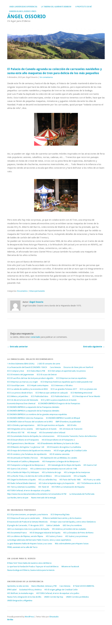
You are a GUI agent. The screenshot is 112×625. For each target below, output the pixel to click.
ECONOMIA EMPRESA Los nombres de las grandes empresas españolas (37, 414)
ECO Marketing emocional (81, 393)
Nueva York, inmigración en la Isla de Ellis (24, 597)
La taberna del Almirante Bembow (56, 7)
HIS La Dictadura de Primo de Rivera (78, 533)
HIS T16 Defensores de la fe (89, 483)
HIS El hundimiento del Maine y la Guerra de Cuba (58, 443)
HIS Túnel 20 (43, 487)
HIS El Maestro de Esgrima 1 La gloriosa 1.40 (25, 447)
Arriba (10, 619)
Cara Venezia (55, 367)
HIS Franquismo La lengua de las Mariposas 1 (61, 461)
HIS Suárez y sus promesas (76, 536)
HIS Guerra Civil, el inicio (17, 469)
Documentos (22, 291)
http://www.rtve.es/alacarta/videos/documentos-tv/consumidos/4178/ (36, 494)
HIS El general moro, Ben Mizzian (21, 443)
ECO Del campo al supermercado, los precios (67, 371)
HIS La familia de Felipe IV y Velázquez (23, 472)
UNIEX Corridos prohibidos (77, 597)
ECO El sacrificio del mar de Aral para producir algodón (30, 378)
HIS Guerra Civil (90, 465)
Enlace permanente (37, 291)
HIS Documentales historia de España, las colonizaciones (30, 436)
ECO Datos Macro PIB (36, 371)
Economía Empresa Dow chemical (21, 403)
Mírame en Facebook (70, 566)
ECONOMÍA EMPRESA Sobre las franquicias (25, 418)
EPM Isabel (11, 590)
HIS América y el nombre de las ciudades (69, 529)
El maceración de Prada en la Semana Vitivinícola (27, 522)
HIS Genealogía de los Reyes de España (64, 465)
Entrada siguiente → (94, 346)
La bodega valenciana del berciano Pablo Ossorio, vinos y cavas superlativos (39, 540)
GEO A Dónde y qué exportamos (20, 425)
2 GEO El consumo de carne (48, 364)
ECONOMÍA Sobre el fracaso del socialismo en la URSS (30, 422)
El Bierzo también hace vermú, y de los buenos (62, 518)
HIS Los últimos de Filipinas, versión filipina (25, 536)
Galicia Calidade (53, 525)
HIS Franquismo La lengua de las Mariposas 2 (26, 465)
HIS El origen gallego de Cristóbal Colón (70, 450)
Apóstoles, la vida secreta (18, 586)
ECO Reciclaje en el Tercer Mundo (86, 396)
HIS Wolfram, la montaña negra (20, 593)
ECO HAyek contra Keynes (37, 385)
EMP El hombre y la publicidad (68, 422)
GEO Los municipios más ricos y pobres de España (28, 529)
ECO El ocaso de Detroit (47, 374)
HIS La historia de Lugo (51, 472)
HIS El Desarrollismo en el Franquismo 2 (58, 440)
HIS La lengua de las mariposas (77, 472)
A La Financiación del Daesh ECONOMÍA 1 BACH (27, 367)
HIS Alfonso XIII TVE (15, 432)
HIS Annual (31, 432)
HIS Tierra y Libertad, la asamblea (21, 487)
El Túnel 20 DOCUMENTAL (83, 586)
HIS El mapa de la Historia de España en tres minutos (29, 450)
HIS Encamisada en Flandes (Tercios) (22, 458)
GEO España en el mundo (46, 429)
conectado (35, 337)
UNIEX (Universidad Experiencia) (23, 7)
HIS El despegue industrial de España (45, 533)
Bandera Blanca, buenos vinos (22, 11)
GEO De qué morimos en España (50, 425)
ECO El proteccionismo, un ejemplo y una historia (27, 514)
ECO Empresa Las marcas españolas (71, 378)
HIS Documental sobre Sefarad (52, 432)
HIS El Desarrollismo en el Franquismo (23, 440)
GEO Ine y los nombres (72, 525)
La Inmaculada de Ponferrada (81, 494)
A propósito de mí (83, 7)
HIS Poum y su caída (92, 480)
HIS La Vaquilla (80, 476)
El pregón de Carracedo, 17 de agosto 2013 (25, 525)
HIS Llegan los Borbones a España (21, 480)
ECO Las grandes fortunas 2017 (64, 389)
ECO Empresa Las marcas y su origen (22, 382)
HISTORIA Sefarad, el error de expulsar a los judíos (28, 490)
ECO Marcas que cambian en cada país (52, 393)
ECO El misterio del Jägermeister (20, 374)
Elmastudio (54, 617)
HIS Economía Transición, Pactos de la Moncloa (77, 436)
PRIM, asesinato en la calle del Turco (22, 547)
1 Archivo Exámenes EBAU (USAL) (20, 364)
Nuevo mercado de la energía (43, 498)
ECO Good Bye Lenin (15, 385)
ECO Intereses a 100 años (62, 385)
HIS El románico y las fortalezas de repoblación (27, 454)
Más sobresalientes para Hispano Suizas (72, 543)
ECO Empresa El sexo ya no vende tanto (23, 518)
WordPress (29, 617)
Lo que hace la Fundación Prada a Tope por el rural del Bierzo (33, 566)
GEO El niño (72, 425)
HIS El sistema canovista (59, 454)
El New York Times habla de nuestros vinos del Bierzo (29, 563)
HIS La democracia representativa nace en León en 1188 (53, 469)
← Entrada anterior (17, 346)
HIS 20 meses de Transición (71, 429)
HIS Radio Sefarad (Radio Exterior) (21, 483)
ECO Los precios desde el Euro (20, 393)
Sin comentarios (46, 77)
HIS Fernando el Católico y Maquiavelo (23, 461)
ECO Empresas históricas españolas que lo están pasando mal (66, 382)
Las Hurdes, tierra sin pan (17, 498)
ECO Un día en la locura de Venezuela (22, 400)
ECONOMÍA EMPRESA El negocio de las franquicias (59, 403)
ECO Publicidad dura (39, 396)
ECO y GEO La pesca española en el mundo (59, 400)
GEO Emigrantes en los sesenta (20, 429)
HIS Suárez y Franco (54, 536)
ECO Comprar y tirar (15, 371)
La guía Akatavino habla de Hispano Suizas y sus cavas (29, 543)
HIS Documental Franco (17, 533)
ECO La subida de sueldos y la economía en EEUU (27, 389)
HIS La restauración (63, 476)
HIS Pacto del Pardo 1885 (70, 480)
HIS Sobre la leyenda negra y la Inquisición (56, 483)
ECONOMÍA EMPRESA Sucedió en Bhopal (63, 418)
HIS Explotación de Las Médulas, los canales (59, 458)
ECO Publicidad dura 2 (60, 396)
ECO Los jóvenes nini (88, 389)
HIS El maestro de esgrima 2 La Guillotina (64, 447)
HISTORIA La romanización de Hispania (68, 487)
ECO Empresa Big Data (60, 514)
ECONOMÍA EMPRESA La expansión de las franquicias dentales (33, 407)
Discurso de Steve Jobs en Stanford (78, 367)
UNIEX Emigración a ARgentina (19, 600)
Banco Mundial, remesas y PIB (44, 586)
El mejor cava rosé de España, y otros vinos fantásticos (73, 522)
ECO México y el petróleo (17, 396)
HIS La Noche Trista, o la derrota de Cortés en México (29, 476)
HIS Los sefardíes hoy (47, 480)
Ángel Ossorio (26, 16)
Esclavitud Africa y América (30, 590)
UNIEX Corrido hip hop (53, 597)
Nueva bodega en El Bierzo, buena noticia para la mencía (30, 570)
